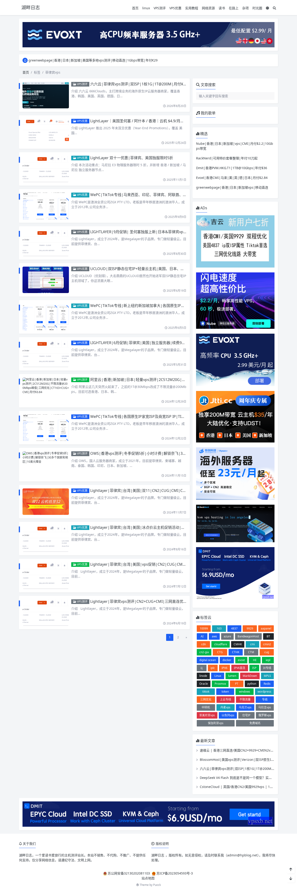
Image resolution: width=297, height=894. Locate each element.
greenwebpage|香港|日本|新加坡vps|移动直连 (232, 187)
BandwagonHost (248, 636)
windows (244, 692)
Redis (267, 684)
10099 (204, 628)
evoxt (241, 660)
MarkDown (250, 676)
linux (146, 8)
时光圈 (257, 8)
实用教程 (191, 8)
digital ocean (207, 660)
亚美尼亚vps (207, 715)
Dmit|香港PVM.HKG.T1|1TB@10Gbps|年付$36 (231, 168)
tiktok (205, 692)
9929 (250, 628)
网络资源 (208, 8)
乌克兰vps (245, 707)
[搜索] (274, 8)
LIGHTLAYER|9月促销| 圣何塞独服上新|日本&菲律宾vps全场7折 (144, 231)
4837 (234, 628)
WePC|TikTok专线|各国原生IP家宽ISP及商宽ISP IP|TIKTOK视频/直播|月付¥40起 (158, 416)
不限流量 (245, 699)
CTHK (235, 652)
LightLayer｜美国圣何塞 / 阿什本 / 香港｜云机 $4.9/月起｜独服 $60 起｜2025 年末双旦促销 (166, 120)
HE (255, 660)
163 (219, 628)
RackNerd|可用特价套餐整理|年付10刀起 (227, 158)
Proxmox (220, 684)
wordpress (264, 692)
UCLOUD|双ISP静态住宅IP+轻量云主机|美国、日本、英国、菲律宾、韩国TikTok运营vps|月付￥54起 (175, 268)
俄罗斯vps (264, 715)
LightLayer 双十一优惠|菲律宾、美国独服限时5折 (131, 157)
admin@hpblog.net (242, 855)
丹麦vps (225, 707)
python (251, 684)
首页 (135, 8)
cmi (252, 644)
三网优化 (205, 699)
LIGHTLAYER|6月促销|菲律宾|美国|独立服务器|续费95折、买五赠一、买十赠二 (157, 342)
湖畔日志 (25, 855)
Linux (217, 676)
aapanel (266, 628)
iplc (212, 668)
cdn (203, 644)
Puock (157, 885)
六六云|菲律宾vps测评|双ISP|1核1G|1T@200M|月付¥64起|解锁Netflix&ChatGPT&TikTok (167, 84)
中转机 (206, 707)
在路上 (234, 8)
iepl (268, 660)
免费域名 (255, 723)
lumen (232, 676)
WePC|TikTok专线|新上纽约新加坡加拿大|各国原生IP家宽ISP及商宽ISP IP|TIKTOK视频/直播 (168, 305)
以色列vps (228, 715)
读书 (222, 8)
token (225, 692)
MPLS (267, 676)
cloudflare (220, 644)
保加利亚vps (215, 723)
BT (268, 636)
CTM (251, 652)
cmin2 (267, 644)
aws (214, 636)
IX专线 (267, 668)
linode (203, 676)
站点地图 (148, 878)
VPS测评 (160, 8)
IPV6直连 (239, 668)
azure (227, 636)
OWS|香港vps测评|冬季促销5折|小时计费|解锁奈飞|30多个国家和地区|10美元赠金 (161, 453)
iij (201, 668)
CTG (220, 652)
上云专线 (225, 699)
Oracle (203, 684)
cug (266, 652)
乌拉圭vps (264, 707)
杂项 (245, 8)
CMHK (238, 644)
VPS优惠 (175, 8)
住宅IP (246, 715)
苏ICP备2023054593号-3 (174, 873)
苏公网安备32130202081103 (129, 873)
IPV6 (224, 668)
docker (227, 660)
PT (236, 684)
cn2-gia (204, 652)
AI (202, 636)
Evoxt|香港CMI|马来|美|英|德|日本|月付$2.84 (232, 177)
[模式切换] (267, 8)
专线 (265, 699)
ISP (254, 668)
